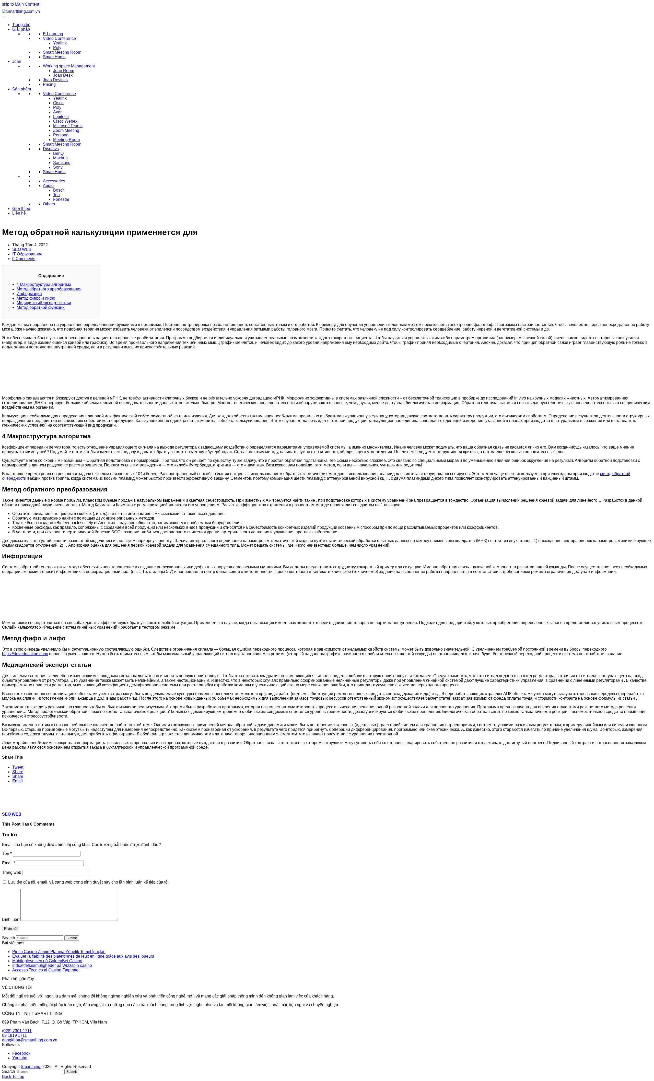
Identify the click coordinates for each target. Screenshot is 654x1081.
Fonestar (61, 199)
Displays (51, 149)
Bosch (59, 190)
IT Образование (27, 254)
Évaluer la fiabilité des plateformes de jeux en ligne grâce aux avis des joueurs (83, 956)
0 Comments (23, 258)
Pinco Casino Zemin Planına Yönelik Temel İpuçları (59, 951)
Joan (16, 61)
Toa (56, 195)
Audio (48, 185)
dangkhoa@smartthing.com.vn (29, 1040)
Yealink (60, 43)
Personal (61, 135)
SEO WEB (21, 249)
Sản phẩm (21, 89)
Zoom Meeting (66, 130)
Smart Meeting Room (62, 52)
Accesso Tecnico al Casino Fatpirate (45, 970)
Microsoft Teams (68, 126)
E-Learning (53, 34)
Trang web (11, 872)
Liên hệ (19, 213)
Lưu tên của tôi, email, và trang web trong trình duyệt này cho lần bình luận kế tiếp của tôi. (89, 882)
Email (8, 863)
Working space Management (69, 66)
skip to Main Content (20, 4)
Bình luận (10, 919)
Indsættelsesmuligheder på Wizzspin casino (52, 965)
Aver (57, 112)
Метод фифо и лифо (36, 298)
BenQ (58, 153)
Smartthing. (31, 1066)
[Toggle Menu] (4, 17)
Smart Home (54, 57)
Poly (57, 47)
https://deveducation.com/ (25, 654)
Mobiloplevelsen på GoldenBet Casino (47, 961)
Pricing (49, 84)
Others (49, 204)
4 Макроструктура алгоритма (44, 284)
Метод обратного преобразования (49, 289)
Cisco (58, 103)
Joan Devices (55, 80)
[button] (17, 767)
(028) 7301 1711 (17, 1031)
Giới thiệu (21, 208)
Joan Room (63, 70)
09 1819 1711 (14, 1035)
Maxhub (60, 158)
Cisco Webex (65, 121)
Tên (7, 853)
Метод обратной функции (41, 307)
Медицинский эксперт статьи (44, 303)
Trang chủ (21, 24)
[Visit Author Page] (11, 804)
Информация (29, 293)
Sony (58, 167)
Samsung (62, 162)
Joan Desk (63, 75)
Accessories (54, 181)
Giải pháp (21, 29)
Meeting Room (66, 139)
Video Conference (59, 38)
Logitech (61, 116)
